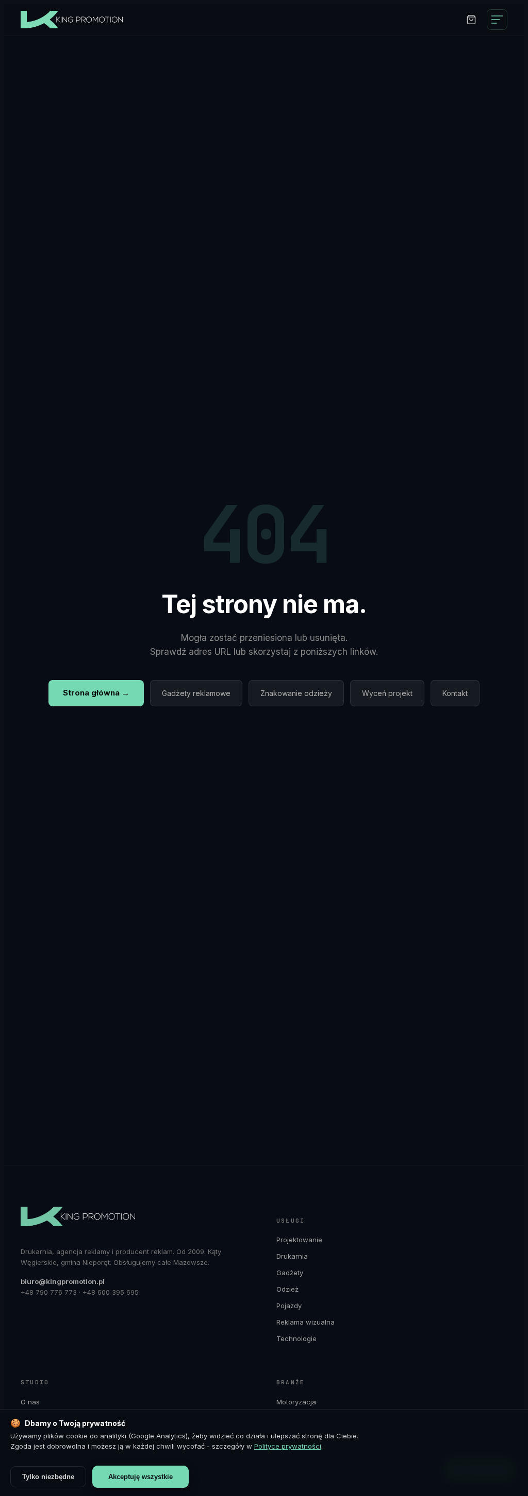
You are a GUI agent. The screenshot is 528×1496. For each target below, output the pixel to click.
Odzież (287, 1289)
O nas (30, 1402)
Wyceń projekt (387, 693)
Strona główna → (96, 693)
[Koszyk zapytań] (471, 19)
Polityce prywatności (287, 1446)
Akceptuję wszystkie (140, 1477)
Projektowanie (299, 1240)
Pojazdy (289, 1305)
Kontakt (455, 693)
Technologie (296, 1338)
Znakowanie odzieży (296, 693)
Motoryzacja (296, 1402)
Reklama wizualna (305, 1322)
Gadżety (289, 1272)
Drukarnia (292, 1256)
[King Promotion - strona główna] (77, 19)
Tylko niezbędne (48, 1477)
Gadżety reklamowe (196, 693)
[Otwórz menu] (497, 19)
